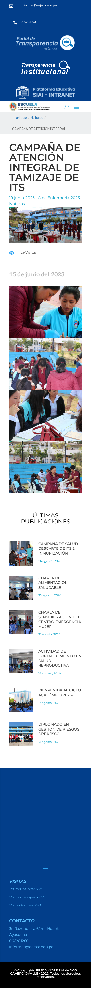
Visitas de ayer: (23, 897)
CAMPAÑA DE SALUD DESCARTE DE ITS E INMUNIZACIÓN (58, 548)
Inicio (23, 118)
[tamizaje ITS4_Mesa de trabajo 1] (45, 491)
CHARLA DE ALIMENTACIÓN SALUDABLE (53, 583)
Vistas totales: (22, 905)
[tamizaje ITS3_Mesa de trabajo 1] (45, 336)
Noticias (37, 118)
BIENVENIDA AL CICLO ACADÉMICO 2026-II (59, 692)
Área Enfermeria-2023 (59, 197)
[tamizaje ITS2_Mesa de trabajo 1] (45, 388)
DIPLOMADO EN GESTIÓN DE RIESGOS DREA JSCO (58, 729)
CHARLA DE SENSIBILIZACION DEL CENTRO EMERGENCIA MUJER (59, 619)
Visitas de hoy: (22, 889)
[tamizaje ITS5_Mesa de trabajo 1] (45, 440)
